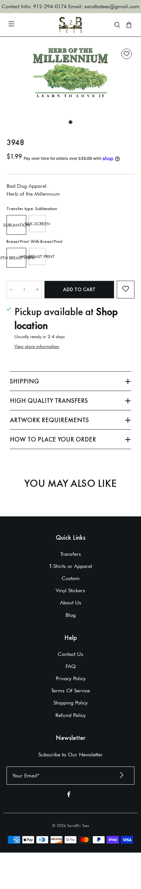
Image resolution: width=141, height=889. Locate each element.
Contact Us (70, 654)
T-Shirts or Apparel (70, 566)
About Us (70, 602)
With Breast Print (16, 257)
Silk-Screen (37, 223)
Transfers (70, 554)
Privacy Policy (71, 678)
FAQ (71, 666)
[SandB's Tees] (70, 24)
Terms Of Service (70, 690)
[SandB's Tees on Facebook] (69, 795)
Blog (71, 615)
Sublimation (16, 225)
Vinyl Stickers (70, 590)
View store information (36, 346)
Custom (71, 578)
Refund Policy (70, 715)
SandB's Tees (78, 825)
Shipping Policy (70, 703)
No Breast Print (37, 256)
